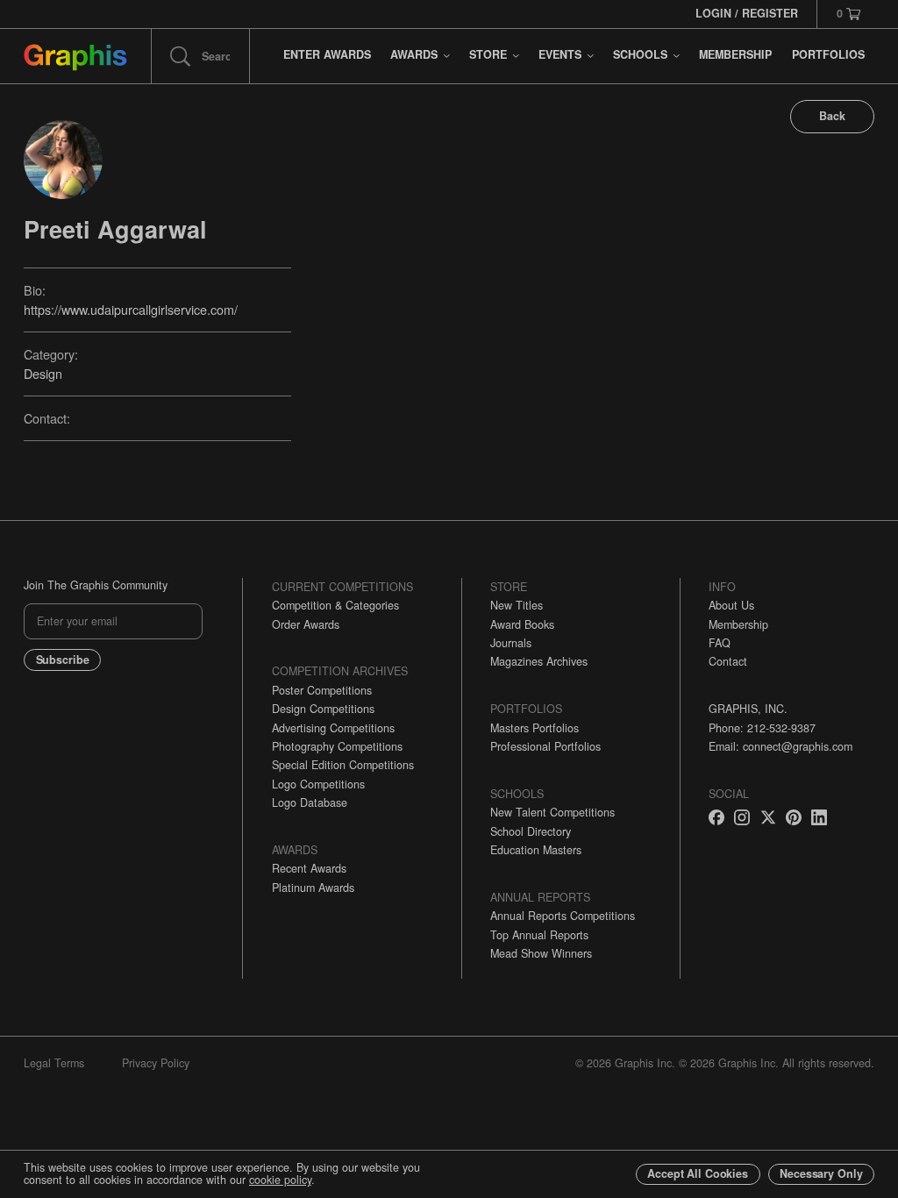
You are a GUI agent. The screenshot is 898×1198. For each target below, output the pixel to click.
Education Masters (535, 850)
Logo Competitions (318, 784)
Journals (510, 643)
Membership (738, 624)
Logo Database (309, 802)
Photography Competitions (337, 746)
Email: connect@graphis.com (780, 746)
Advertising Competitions (333, 728)
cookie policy (280, 1179)
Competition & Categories (335, 605)
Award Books (522, 624)
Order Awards (305, 624)
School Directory (530, 831)
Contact (728, 661)
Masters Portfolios (534, 728)
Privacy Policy (155, 1063)
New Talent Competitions (552, 812)
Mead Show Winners (541, 953)
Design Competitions (323, 709)
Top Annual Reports (539, 935)
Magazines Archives (539, 661)
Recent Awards (309, 868)
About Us (731, 605)
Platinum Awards (313, 887)
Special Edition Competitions (343, 765)
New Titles (516, 605)
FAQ (720, 643)
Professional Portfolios (545, 746)
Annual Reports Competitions (562, 915)
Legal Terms (54, 1063)
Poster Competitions (322, 690)
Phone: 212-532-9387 (762, 728)
